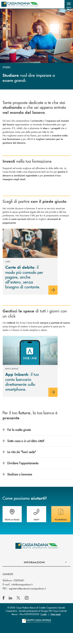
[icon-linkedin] (10, 598)
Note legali (56, 614)
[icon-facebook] (4, 598)
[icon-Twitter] (18, 598)
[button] (69, 4)
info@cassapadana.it (21, 584)
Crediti (44, 614)
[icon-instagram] (27, 598)
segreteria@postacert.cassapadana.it (27, 588)
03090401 (19, 580)
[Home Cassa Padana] (19, 4)
